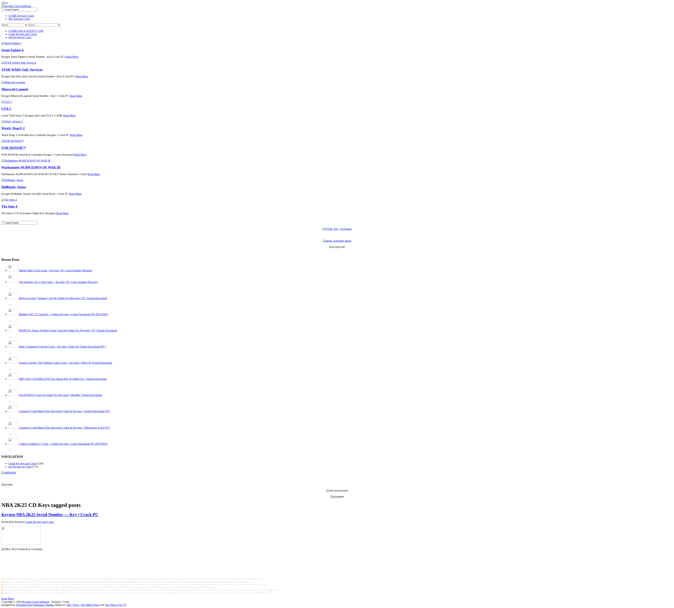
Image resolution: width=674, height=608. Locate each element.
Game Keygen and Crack (22, 34)
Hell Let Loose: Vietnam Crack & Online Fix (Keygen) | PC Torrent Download (63, 298)
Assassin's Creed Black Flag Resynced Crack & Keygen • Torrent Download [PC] (64, 411)
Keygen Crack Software (35, 601)
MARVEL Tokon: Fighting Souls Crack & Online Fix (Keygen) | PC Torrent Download (68, 330)
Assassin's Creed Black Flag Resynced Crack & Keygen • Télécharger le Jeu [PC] (64, 427)
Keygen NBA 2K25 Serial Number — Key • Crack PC (49, 514)
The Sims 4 (9, 206)
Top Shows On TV (115, 604)
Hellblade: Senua (13, 187)
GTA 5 (6, 109)
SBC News (73, 604)
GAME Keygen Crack (21, 15)
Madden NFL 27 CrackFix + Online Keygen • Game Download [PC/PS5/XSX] (63, 314)
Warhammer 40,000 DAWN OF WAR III (30, 167)
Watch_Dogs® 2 (13, 128)
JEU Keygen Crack (19, 18)
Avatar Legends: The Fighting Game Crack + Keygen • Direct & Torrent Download (65, 362)
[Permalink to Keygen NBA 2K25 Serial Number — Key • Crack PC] (21, 543)
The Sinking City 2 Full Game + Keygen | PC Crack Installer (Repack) (58, 282)
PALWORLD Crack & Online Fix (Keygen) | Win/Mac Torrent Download (60, 395)
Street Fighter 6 (12, 50)
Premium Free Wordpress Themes (35, 604)
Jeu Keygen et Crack (20, 37)
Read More (72, 56)
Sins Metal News (90, 604)
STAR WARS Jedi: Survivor (22, 69)
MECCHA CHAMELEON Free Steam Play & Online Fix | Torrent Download (63, 378)
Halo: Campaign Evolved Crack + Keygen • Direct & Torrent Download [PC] (62, 346)
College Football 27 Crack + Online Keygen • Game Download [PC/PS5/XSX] (63, 443)
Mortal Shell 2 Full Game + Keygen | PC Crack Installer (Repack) (55, 270)
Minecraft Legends (14, 89)
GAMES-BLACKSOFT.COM (25, 30)
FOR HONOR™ (13, 148)
